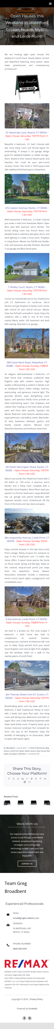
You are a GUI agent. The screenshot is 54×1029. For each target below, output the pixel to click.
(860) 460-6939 (20, 948)
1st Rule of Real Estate (37, 748)
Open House (41, 751)
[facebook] (24, 1018)
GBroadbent (10, 748)
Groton (6, 751)
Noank (33, 751)
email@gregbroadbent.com (26, 918)
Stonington (13, 754)
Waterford (22, 754)
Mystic (21, 751)
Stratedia (33, 1008)
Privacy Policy (36, 999)
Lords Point (14, 751)
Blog (47, 748)
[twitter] (30, 1018)
